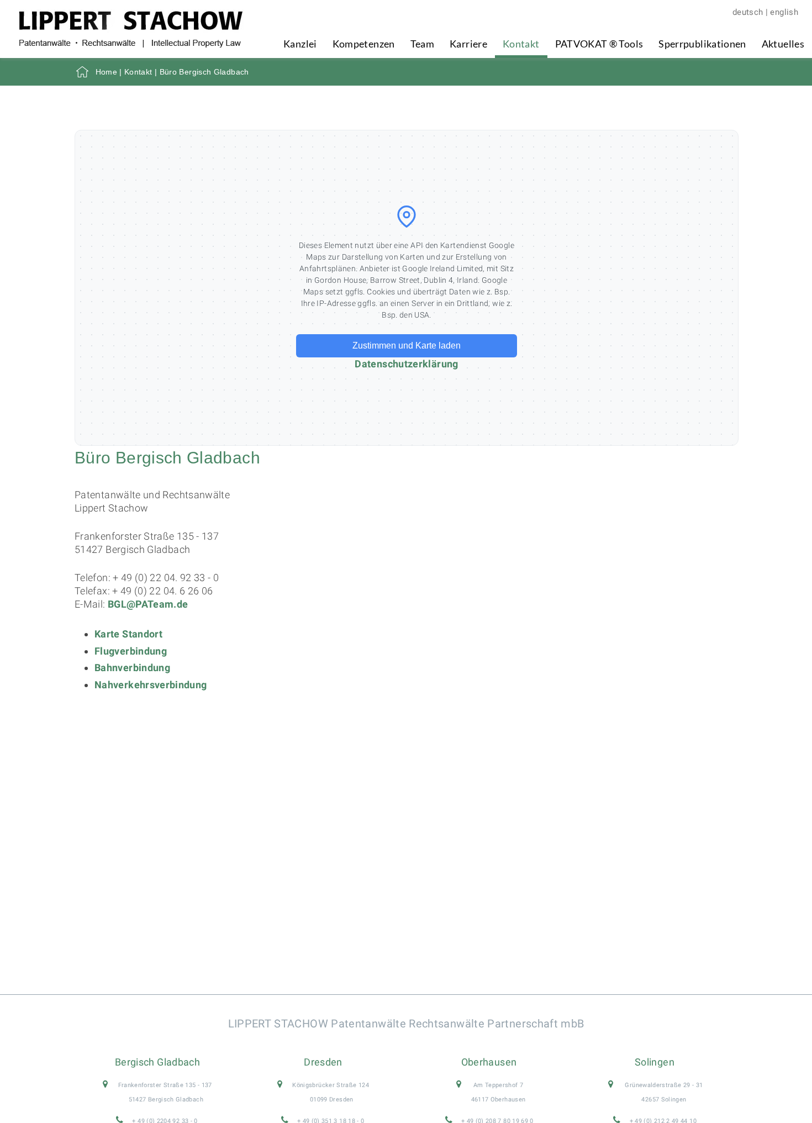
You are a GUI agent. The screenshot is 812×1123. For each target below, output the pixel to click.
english (784, 12)
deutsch (747, 12)
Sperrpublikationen (702, 44)
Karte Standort (128, 634)
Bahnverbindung (132, 667)
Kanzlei (300, 44)
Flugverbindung (130, 651)
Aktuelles (783, 44)
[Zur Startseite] (130, 44)
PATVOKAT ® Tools (599, 44)
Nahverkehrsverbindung (150, 684)
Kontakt (521, 44)
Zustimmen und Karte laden (406, 345)
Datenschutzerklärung (406, 364)
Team (422, 44)
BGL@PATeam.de (148, 604)
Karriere (468, 44)
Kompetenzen (364, 44)
